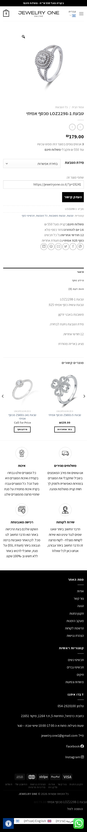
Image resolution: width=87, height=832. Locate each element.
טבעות (70, 215)
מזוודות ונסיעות (74, 682)
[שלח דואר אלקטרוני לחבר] (58, 246)
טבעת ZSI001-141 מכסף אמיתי (22, 417)
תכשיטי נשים (76, 660)
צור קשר (62, 784)
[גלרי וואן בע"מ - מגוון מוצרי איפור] (38, 13)
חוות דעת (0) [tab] (76, 289)
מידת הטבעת (74, 163)
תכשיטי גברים (75, 667)
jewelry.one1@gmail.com (59, 735)
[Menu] (81, 13)
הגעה (80, 606)
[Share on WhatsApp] (80, 246)
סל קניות (53, 787)
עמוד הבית (78, 107)
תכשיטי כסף (28, 215)
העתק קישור (73, 197)
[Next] (3, 404)
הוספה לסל (75, 809)
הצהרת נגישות (75, 635)
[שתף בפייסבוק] (72, 246)
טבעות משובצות (57, 215)
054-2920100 (67, 706)
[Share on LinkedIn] (43, 246)
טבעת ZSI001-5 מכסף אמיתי (65, 415)
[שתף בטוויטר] (65, 246)
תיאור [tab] (80, 272)
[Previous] (84, 404)
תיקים (80, 674)
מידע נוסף (22, 429)
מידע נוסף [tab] (78, 280)
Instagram (73, 757)
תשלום (8, 784)
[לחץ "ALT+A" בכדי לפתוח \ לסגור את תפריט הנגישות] (8, 823)
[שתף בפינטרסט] (51, 246)
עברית (72, 11)
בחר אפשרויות (64, 429)
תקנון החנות (76, 613)
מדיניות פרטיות (37, 787)
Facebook (73, 746)
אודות (80, 591)
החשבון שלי (21, 784)
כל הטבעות (61, 107)
